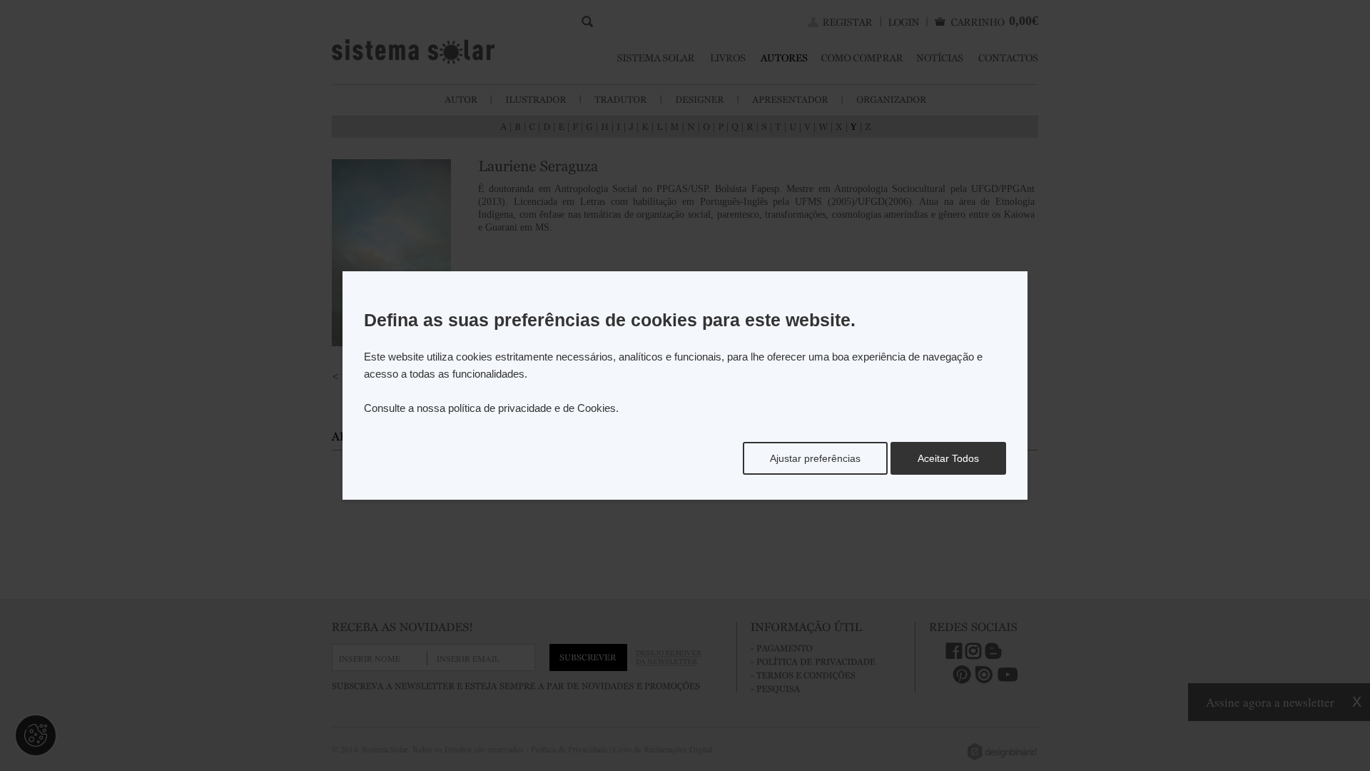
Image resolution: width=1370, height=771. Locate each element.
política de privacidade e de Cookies (532, 408)
